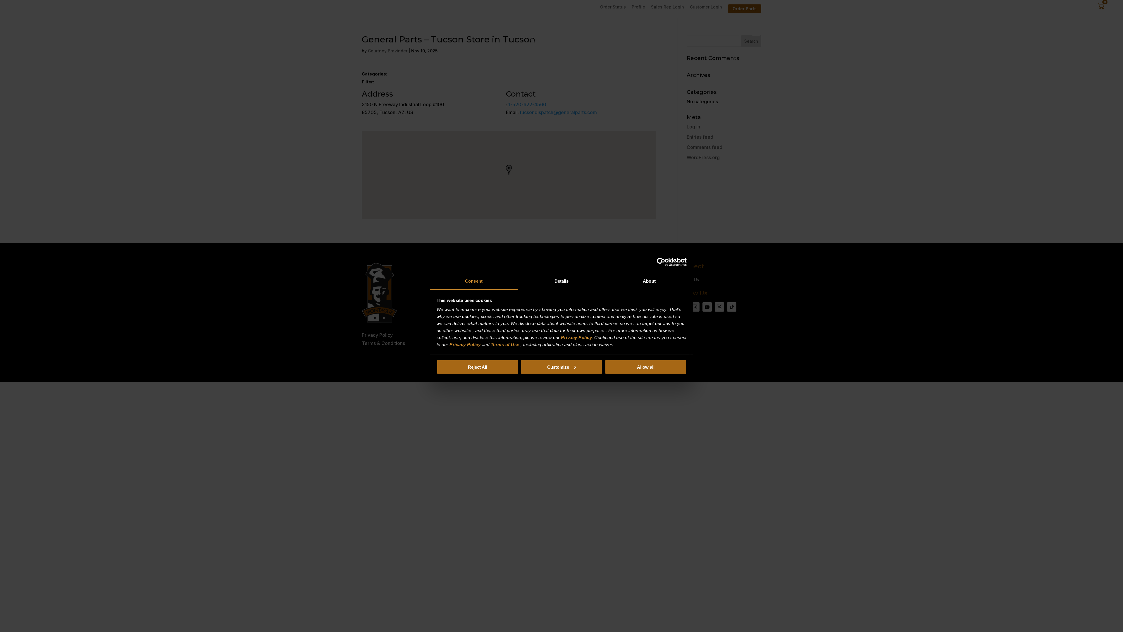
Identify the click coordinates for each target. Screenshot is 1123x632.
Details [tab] (561, 281)
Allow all (645, 366)
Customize (558, 366)
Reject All (477, 366)
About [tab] (649, 281)
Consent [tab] (474, 281)
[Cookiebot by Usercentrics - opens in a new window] (661, 261)
